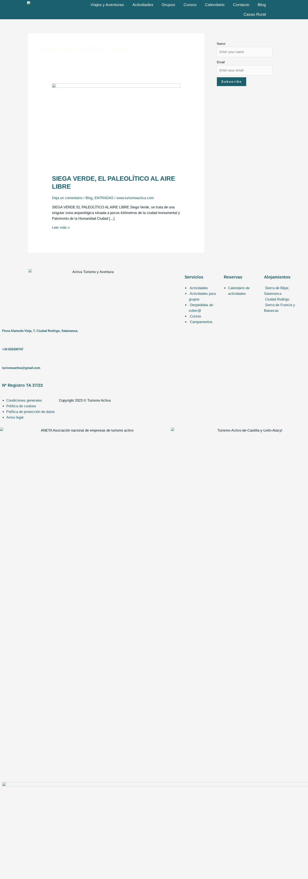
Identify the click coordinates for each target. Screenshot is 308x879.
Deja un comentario (67, 198)
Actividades (142, 5)
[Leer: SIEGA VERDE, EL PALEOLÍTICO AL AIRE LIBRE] (116, 126)
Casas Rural (254, 14)
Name (221, 43)
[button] (285, 290)
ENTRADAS (103, 198)
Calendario (215, 5)
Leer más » (61, 227)
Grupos (168, 5)
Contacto (241, 5)
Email (221, 62)
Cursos (190, 5)
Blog (262, 5)
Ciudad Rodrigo (277, 299)
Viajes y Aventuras (107, 5)
